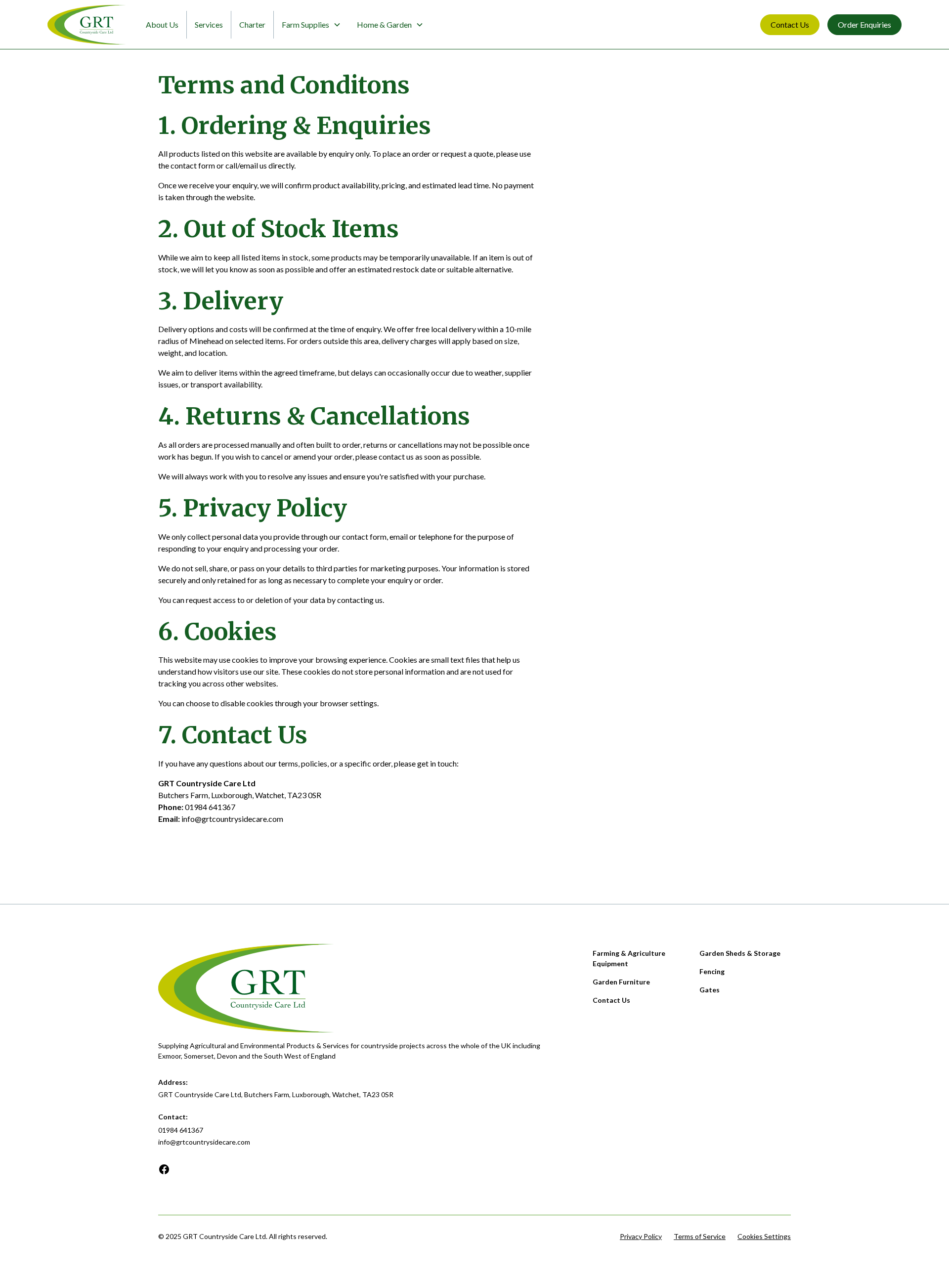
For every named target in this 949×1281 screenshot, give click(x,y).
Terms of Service (700, 1236)
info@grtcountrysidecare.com (232, 818)
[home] (86, 24)
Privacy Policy (641, 1236)
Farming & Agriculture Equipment (629, 958)
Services (209, 24)
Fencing (712, 971)
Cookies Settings (764, 1236)
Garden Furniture (621, 982)
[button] (311, 25)
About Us (162, 24)
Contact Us (790, 24)
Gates (709, 989)
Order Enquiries (864, 24)
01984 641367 (210, 806)
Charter (252, 24)
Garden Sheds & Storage (739, 953)
